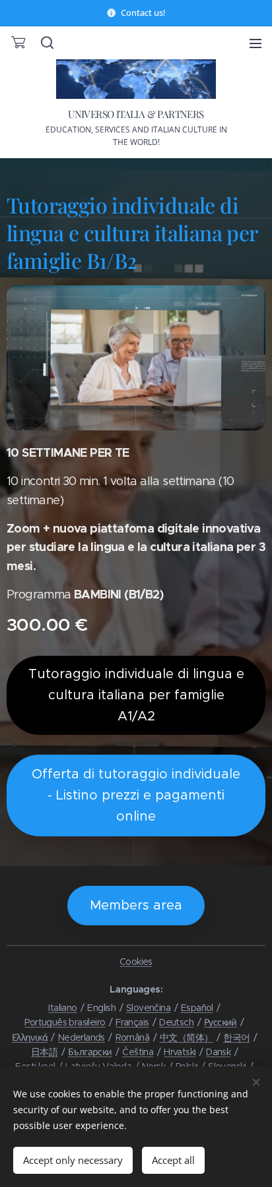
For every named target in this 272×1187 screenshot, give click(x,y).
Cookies (136, 962)
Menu (255, 43)
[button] (46, 42)
